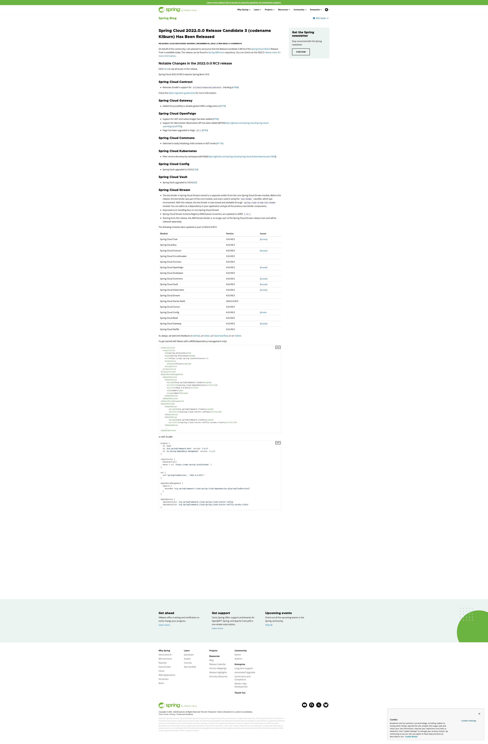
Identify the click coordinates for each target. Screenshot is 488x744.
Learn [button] (256, 9)
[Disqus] (220, 548)
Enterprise (240, 664)
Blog (211, 660)
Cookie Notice (411, 736)
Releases (163, 43)
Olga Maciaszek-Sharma (182, 43)
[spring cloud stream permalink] (157, 190)
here (165, 69)
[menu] (327, 9)
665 (194, 182)
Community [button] (299, 9)
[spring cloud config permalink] (157, 164)
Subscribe (301, 52)
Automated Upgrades (245, 672)
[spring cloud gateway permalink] (157, 100)
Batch (161, 683)
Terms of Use (163, 714)
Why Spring (164, 650)
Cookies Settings (468, 720)
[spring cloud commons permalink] (157, 138)
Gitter (207, 335)
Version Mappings (218, 668)
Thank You (240, 692)
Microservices (165, 658)
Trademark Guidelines (185, 714)
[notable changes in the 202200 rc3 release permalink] (157, 63)
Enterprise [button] (315, 9)
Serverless (164, 679)
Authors (238, 658)
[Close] (479, 714)
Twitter (238, 335)
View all (268, 624)
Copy (278, 347)
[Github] (311, 705)
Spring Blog (168, 18)
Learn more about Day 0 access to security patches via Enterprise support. (244, 2)
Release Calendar (217, 664)
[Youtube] (304, 705)
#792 (205, 130)
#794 (215, 119)
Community (241, 650)
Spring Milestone (216, 52)
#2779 (222, 106)
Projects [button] (269, 9)
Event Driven (165, 666)
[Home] (177, 10)
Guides (187, 658)
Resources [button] (283, 9)
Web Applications (167, 675)
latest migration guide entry (182, 93)
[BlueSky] (325, 705)
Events (238, 654)
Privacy (172, 714)
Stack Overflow (221, 335)
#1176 (220, 143)
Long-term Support (244, 668)
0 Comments (235, 43)
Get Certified (190, 666)
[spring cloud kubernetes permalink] (157, 151)
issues (264, 239)
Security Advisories (218, 676)
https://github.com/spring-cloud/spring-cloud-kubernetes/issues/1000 (241, 156)
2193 (195, 169)
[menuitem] (326, 9)
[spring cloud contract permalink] (157, 82)
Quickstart (189, 654)
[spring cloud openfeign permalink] (157, 113)
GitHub (196, 335)
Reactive (163, 662)
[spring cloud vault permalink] (157, 177)
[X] (318, 705)
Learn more (164, 624)
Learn (187, 650)
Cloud (161, 670)
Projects (213, 650)
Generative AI (165, 654)
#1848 (235, 87)
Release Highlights (218, 672)
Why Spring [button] (242, 9)
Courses (188, 662)
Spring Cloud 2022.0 (260, 49)
